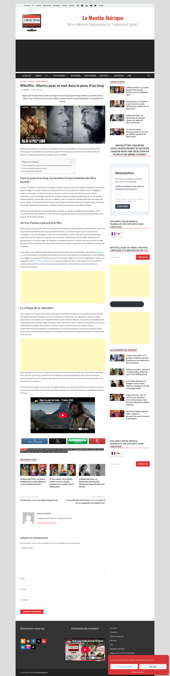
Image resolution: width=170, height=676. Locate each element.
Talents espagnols (117, 636)
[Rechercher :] (130, 257)
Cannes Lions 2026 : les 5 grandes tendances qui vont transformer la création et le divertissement (137, 359)
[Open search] (148, 75)
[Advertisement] (85, 56)
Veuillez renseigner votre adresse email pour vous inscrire (129, 187)
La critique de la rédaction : (33, 171)
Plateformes (47, 5)
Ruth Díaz (52, 452)
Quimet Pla (42, 452)
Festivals (64, 5)
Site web (24, 600)
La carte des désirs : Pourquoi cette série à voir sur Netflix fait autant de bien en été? (137, 133)
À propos (113, 628)
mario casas (25, 452)
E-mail (23, 589)
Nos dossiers (90, 76)
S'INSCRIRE (122, 206)
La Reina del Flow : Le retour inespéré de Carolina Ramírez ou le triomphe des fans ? (33, 481)
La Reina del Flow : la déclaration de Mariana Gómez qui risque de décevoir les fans (92, 483)
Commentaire (27, 548)
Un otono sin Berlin (41, 261)
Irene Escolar (67, 449)
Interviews (56, 5)
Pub (129, 76)
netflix (34, 452)
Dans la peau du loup (53, 449)
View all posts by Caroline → (47, 523)
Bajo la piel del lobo (35, 449)
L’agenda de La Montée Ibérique (122, 653)
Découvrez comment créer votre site (127, 304)
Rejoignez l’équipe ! (117, 649)
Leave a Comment (37, 90)
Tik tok (101, 5)
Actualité (26, 76)
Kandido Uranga (96, 449)
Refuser (153, 667)
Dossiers (72, 5)
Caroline (26, 90)
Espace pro (119, 76)
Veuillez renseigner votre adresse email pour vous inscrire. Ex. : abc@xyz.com (129, 200)
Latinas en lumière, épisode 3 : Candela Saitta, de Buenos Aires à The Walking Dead (138, 371)
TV (33, 5)
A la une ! (27, 5)
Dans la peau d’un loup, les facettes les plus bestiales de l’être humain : (48, 165)
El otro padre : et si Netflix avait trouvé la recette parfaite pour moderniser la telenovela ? (62, 483)
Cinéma (38, 5)
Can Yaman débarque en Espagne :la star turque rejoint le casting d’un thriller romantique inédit (138, 384)
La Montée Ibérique (40, 672)
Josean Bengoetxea (81, 449)
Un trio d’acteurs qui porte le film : (35, 168)
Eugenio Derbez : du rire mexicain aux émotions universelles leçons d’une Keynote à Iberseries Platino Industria (137, 400)
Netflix (44, 81)
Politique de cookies (137, 672)
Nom (22, 579)
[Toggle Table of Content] (70, 162)
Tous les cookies (124, 667)
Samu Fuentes (62, 452)
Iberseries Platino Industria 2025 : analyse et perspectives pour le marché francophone (138, 415)
